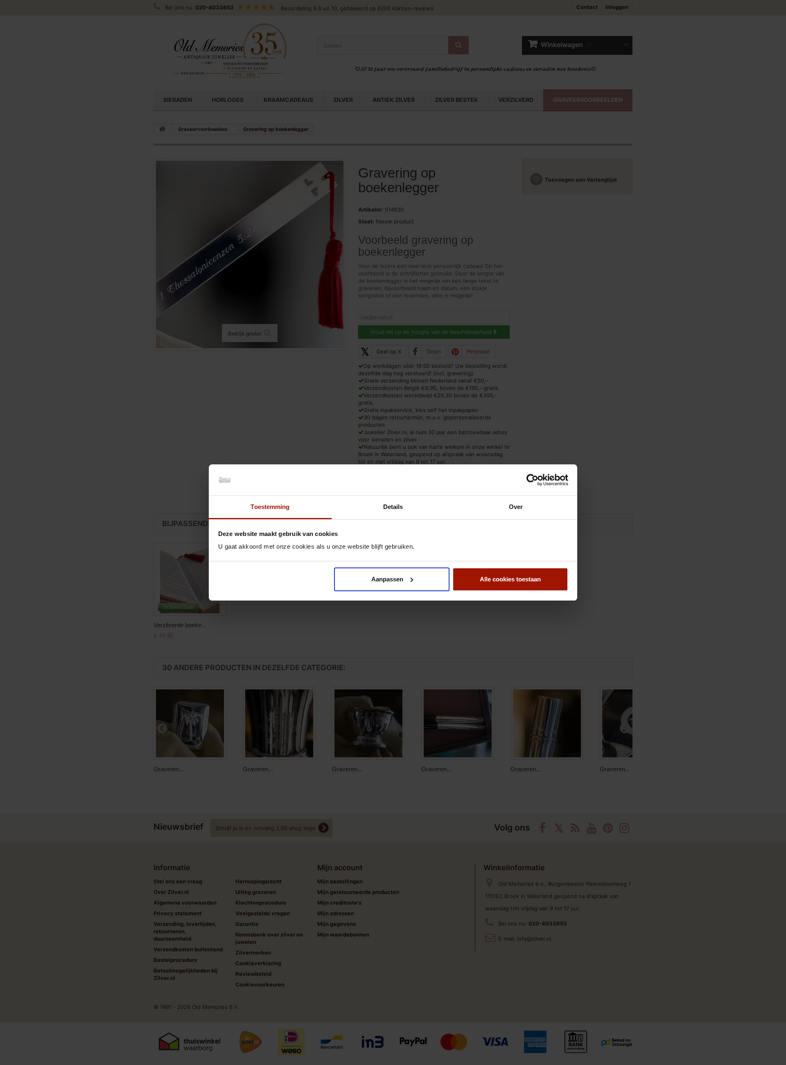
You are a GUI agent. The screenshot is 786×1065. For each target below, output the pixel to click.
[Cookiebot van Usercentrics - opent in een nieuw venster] (532, 480)
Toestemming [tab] (270, 506)
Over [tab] (516, 506)
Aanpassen (387, 579)
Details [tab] (393, 506)
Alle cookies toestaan (510, 579)
